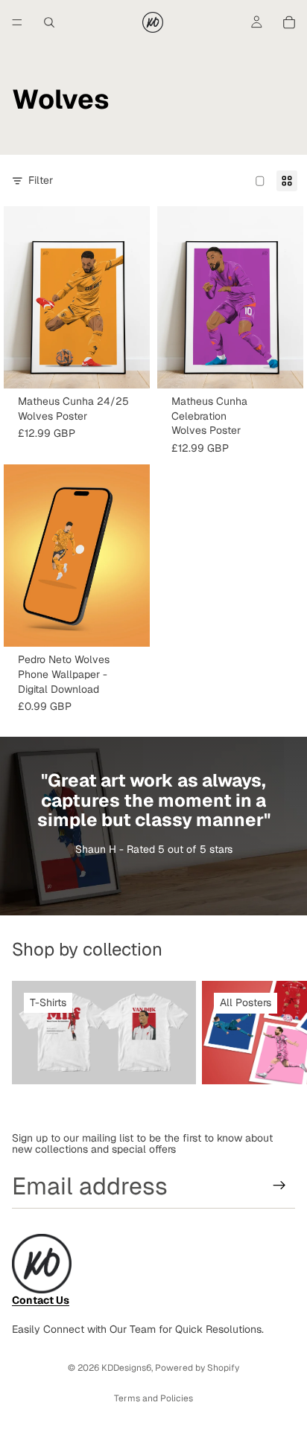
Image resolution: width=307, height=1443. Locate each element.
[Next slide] (278, 1032)
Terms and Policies (153, 1398)
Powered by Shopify (197, 1368)
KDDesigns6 (126, 1368)
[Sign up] (279, 1185)
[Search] (49, 22)
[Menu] (17, 22)
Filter (40, 180)
